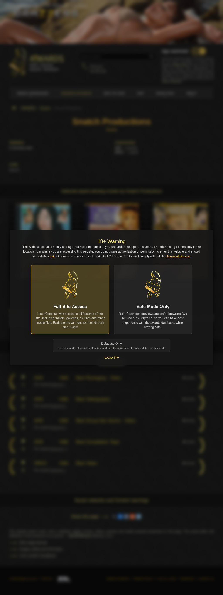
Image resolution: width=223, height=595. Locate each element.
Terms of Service (178, 256)
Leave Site (111, 357)
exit (52, 256)
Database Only (111, 345)
